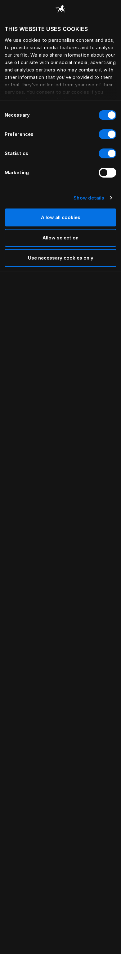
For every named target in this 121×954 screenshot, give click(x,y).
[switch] (107, 134)
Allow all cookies (60, 217)
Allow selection (60, 238)
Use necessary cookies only (60, 258)
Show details (89, 198)
